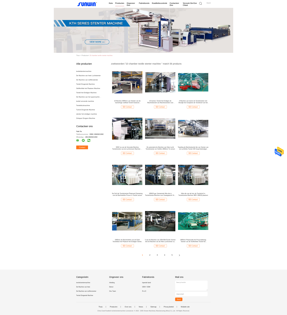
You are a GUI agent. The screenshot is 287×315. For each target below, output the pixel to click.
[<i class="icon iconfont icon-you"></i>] (179, 255)
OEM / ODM (146, 287)
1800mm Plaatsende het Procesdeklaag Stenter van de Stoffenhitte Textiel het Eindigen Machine (193, 241)
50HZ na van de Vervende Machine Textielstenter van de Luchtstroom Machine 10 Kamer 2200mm (127, 148)
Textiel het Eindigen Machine (86, 92)
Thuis (101, 307)
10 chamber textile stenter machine (101, 55)
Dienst (111, 287)
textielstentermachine (83, 71)
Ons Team (112, 291)
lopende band (146, 282)
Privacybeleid (169, 307)
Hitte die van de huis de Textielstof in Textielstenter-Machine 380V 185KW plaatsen (193, 194)
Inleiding (112, 282)
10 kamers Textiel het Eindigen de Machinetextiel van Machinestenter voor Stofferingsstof (160, 102)
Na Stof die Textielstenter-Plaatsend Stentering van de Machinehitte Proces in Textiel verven (127, 194)
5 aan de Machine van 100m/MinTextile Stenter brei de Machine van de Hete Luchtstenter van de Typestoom (160, 241)
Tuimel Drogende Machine (85, 110)
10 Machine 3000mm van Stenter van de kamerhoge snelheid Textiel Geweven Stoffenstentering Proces (127, 102)
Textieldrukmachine (83, 105)
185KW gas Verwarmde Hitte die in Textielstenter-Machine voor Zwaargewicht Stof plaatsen (160, 194)
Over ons (128, 307)
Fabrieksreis (144, 3)
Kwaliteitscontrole (159, 3)
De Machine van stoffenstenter (87, 80)
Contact (82, 147)
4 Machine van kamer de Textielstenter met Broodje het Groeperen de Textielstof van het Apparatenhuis (193, 102)
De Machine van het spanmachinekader (89, 97)
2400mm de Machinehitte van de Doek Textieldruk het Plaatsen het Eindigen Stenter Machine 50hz (127, 241)
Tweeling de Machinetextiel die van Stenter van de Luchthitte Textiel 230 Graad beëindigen (193, 148)
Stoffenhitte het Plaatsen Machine (88, 88)
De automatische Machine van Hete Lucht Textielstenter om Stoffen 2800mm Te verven (160, 148)
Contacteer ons (174, 4)
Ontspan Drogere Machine (85, 118)
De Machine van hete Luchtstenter (88, 75)
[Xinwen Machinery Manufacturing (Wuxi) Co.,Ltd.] (87, 4)
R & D (144, 291)
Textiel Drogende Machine (85, 84)
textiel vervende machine (85, 101)
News (141, 307)
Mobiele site (185, 307)
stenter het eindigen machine (86, 114)
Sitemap (153, 307)
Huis (111, 3)
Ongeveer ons (131, 4)
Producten (119, 3)
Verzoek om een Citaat (190, 4)
